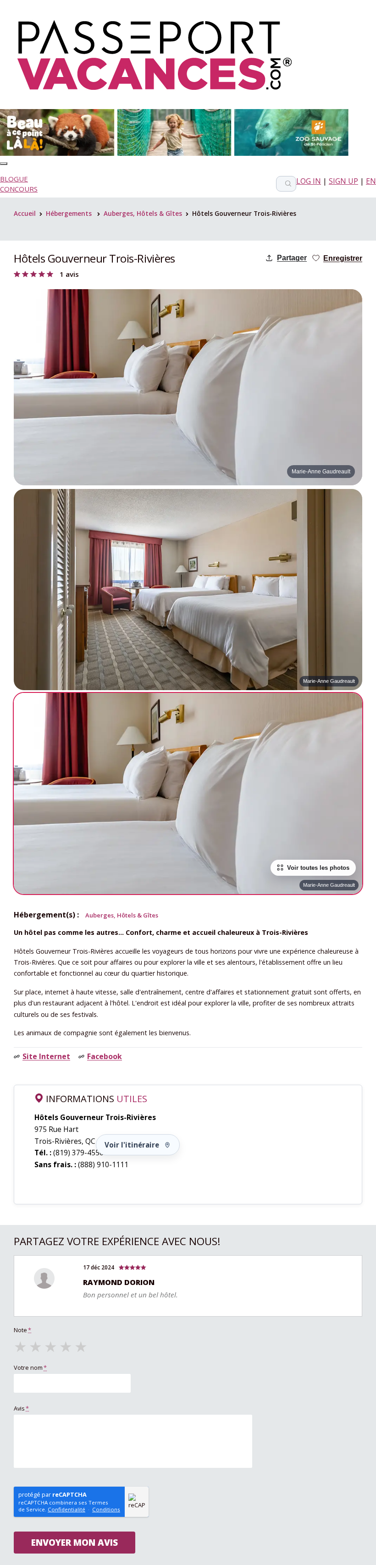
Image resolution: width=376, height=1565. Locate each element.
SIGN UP (343, 181)
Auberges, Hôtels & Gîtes (143, 213)
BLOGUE (14, 178)
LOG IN (308, 181)
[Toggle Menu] (3, 163)
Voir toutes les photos (318, 867)
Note (22, 1330)
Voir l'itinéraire (132, 1144)
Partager (292, 258)
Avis (21, 1408)
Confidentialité (66, 1509)
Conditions (106, 1509)
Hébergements (69, 213)
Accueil (25, 213)
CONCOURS (19, 188)
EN (371, 181)
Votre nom (30, 1367)
